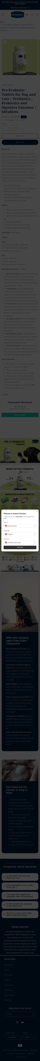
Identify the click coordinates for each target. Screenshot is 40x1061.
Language (6, 531)
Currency (6, 539)
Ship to (6, 522)
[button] (20, 526)
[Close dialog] (37, 511)
